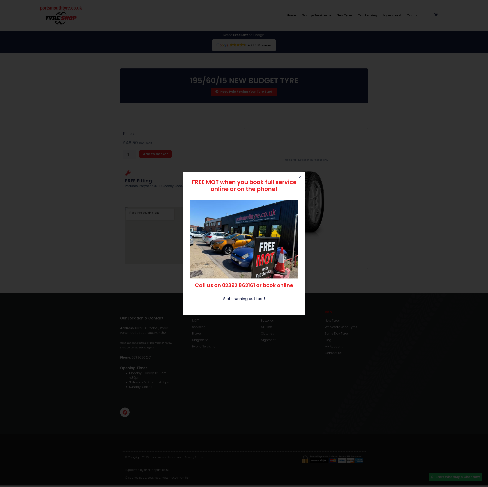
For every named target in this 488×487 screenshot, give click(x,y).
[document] (244, 243)
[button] (299, 177)
